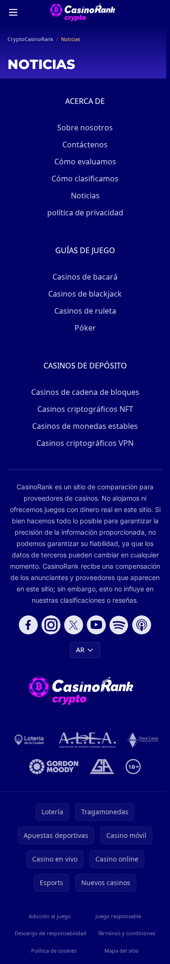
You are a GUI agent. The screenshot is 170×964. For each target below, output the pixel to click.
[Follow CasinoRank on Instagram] (51, 624)
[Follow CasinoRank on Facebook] (28, 624)
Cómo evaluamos (85, 161)
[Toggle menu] (13, 12)
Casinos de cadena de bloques (85, 392)
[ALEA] (88, 740)
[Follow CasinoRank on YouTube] (96, 624)
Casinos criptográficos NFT (85, 409)
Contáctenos (85, 144)
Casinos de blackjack (85, 294)
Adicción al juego (50, 916)
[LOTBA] (30, 740)
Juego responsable (118, 916)
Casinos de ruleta (85, 311)
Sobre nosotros (85, 127)
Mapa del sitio (121, 950)
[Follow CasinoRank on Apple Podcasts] (141, 624)
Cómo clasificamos (85, 178)
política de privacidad (85, 212)
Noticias (85, 195)
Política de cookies (53, 950)
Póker (85, 328)
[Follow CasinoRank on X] (73, 624)
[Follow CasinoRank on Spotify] (119, 624)
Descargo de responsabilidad (50, 933)
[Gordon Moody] (53, 766)
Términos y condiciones (126, 933)
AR (80, 649)
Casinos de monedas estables (85, 426)
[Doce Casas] (143, 740)
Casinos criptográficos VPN (85, 443)
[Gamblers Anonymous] (102, 766)
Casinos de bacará (85, 277)
